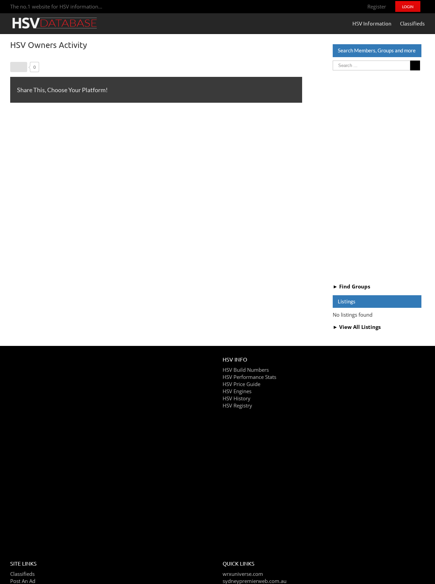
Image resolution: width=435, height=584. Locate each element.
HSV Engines (237, 391)
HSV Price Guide (241, 384)
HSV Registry (237, 405)
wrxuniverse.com (243, 573)
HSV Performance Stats (249, 376)
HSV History (236, 398)
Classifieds (22, 573)
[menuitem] (376, 6)
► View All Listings (357, 326)
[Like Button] (18, 67)
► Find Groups (351, 286)
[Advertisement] (377, 176)
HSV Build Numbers (246, 369)
